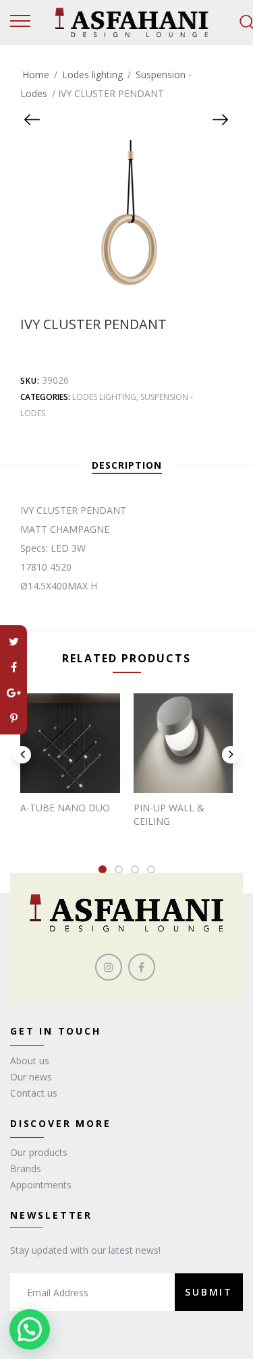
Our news (31, 1076)
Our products (38, 1152)
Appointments (41, 1184)
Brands (25, 1168)
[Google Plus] (13, 692)
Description (127, 465)
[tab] (127, 465)
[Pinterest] (13, 718)
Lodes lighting (92, 74)
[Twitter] (13, 641)
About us (29, 1060)
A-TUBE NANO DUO (65, 807)
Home (35, 74)
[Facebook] (13, 667)
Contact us (33, 1093)
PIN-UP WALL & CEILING (169, 814)
